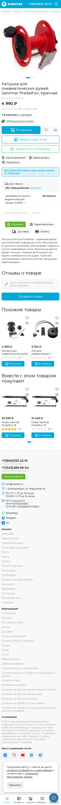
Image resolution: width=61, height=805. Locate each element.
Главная (6, 11)
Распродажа (9, 575)
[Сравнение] (55, 130)
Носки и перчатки (12, 565)
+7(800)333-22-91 (40, 4)
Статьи (5, 654)
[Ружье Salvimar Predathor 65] (16, 401)
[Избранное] (46, 130)
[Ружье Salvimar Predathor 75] (45, 401)
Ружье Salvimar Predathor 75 (40, 424)
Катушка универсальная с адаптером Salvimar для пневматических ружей (45, 352)
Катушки (56, 11)
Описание (17, 224)
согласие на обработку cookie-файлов (29, 770)
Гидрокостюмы (10, 538)
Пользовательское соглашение (20, 668)
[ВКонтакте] (5, 755)
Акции (5, 649)
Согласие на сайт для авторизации (22, 694)
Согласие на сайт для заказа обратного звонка (29, 689)
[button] (28, 77)
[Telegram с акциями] (31, 755)
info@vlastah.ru (14, 484)
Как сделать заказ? (13, 622)
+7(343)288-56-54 (15, 468)
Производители (11, 597)
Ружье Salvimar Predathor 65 (10, 424)
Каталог (17, 11)
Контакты (7, 617)
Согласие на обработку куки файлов (23, 703)
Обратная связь (11, 659)
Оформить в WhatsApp (33, 149)
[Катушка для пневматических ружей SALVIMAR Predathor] (16, 329)
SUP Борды (8, 593)
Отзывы (6, 645)
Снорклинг (8, 602)
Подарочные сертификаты (17, 579)
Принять (15, 785)
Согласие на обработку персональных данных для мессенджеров (29, 709)
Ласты (5, 552)
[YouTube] (22, 755)
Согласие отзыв (11, 680)
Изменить (35, 188)
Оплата (44, 231)
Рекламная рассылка (14, 684)
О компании (9, 613)
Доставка (23, 231)
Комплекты (8, 584)
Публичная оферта (13, 663)
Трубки (6, 561)
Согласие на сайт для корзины (19, 698)
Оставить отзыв (30, 296)
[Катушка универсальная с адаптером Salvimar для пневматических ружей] (45, 329)
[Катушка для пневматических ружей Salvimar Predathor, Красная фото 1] (30, 45)
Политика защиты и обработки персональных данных (28, 674)
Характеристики (44, 224)
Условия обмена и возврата (18, 640)
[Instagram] (14, 755)
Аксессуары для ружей (36, 11)
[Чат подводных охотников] (40, 755)
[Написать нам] (53, 797)
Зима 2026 (8, 533)
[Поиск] (56, 4)
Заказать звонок (13, 476)
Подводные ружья (12, 543)
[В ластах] (12, 4)
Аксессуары (9, 570)
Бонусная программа (14, 636)
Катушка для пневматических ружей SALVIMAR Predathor (15, 352)
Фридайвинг (9, 588)
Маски (5, 556)
